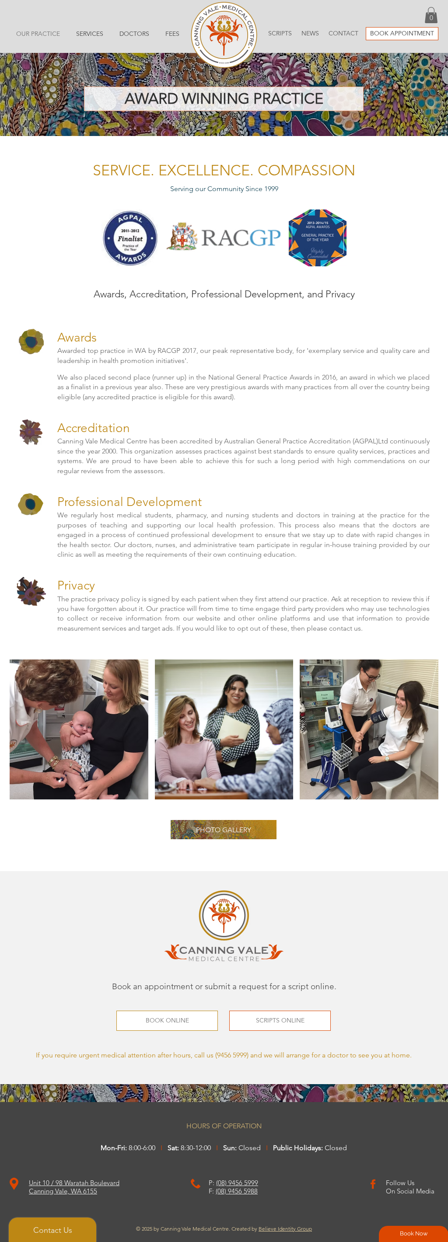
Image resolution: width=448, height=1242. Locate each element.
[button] (431, 15)
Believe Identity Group (285, 1228)
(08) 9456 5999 (237, 1183)
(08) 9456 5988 (237, 1191)
